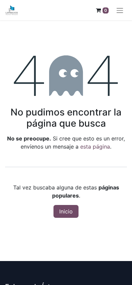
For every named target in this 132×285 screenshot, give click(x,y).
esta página (95, 146)
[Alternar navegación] (120, 10)
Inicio (66, 211)
